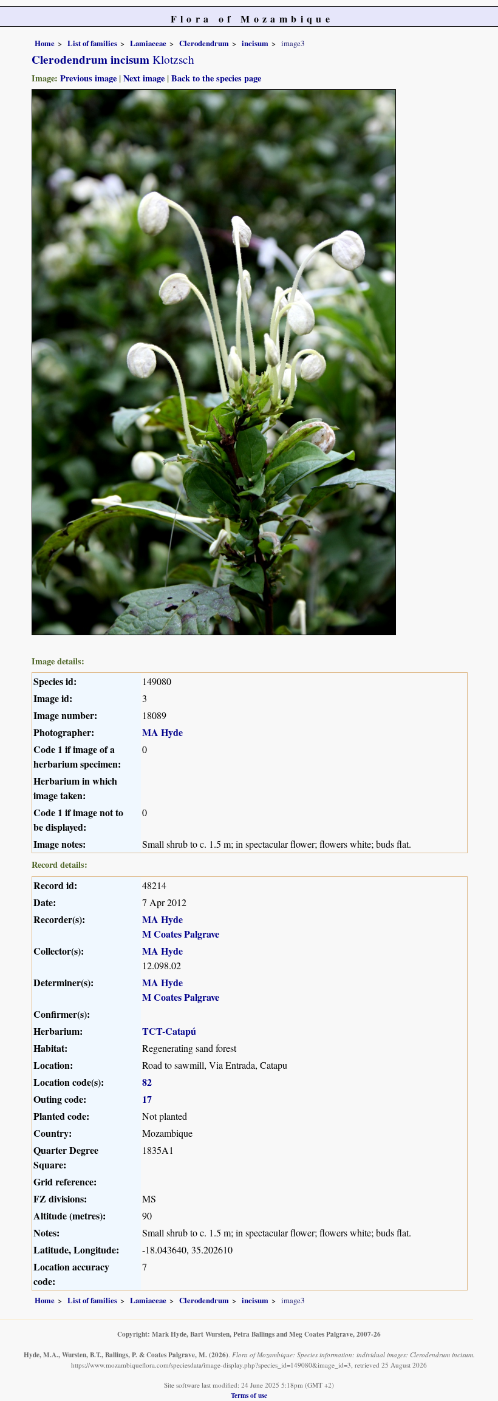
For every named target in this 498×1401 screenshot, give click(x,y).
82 (147, 1082)
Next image (144, 78)
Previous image (88, 78)
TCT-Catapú (169, 1031)
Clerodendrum (204, 43)
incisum (255, 43)
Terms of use (249, 1395)
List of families (92, 43)
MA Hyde (162, 732)
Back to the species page (216, 78)
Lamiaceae (148, 43)
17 (147, 1099)
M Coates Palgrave (180, 934)
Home (45, 43)
